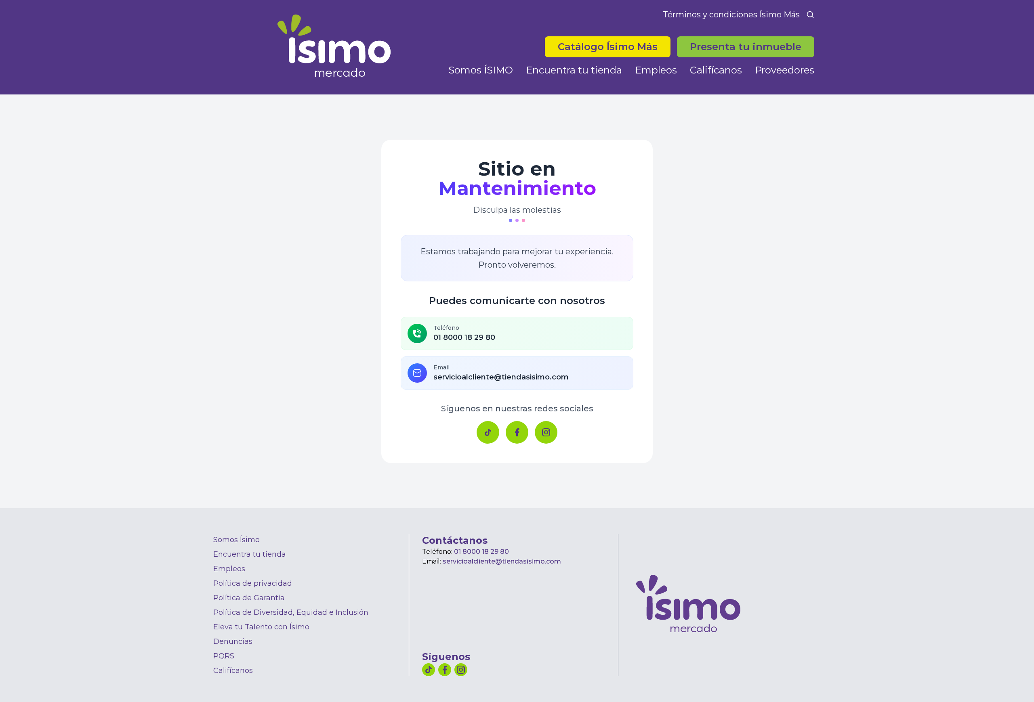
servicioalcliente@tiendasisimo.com (502, 561)
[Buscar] (810, 14)
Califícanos (716, 70)
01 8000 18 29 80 (481, 551)
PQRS (223, 656)
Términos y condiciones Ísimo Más (731, 14)
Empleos (656, 70)
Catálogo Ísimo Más (614, 46)
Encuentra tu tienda (574, 70)
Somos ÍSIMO (480, 70)
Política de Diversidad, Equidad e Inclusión (290, 612)
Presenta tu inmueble (745, 46)
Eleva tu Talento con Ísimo (261, 626)
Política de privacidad (252, 583)
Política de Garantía (249, 597)
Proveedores (784, 70)
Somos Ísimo (236, 539)
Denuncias (232, 641)
